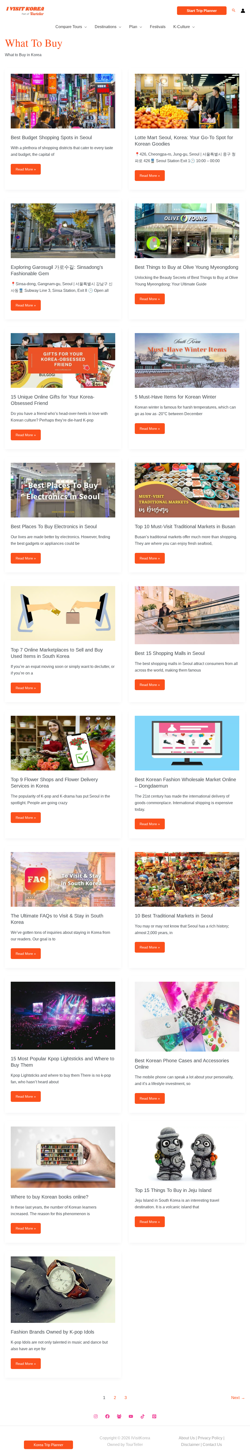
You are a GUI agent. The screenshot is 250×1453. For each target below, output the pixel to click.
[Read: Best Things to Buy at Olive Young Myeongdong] (187, 231)
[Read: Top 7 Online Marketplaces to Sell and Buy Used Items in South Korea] (63, 613)
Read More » (25, 171)
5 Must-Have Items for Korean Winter (175, 397)
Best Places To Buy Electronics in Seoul (54, 526)
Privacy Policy (210, 1438)
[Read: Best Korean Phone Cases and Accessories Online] (187, 1016)
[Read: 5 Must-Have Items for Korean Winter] (187, 360)
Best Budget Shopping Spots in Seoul (51, 137)
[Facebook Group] (119, 1416)
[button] (202, 10)
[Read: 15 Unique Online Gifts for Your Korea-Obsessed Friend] (63, 360)
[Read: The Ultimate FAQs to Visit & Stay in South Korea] (63, 879)
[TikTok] (142, 1416)
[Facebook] (107, 1416)
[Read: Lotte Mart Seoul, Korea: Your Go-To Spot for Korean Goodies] (187, 101)
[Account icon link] (243, 11)
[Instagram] (95, 1416)
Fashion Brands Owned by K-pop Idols (52, 1332)
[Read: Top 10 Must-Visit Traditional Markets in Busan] (187, 490)
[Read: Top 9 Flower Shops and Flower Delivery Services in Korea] (63, 743)
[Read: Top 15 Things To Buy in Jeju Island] (187, 1153)
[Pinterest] (154, 1416)
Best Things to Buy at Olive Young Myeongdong (186, 267)
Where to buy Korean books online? (49, 1197)
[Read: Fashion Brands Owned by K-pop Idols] (63, 1289)
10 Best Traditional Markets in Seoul (174, 915)
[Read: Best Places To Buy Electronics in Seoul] (63, 490)
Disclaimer (190, 1444)
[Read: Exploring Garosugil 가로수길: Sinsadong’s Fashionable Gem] (63, 231)
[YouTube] (130, 1416)
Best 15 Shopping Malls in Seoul (170, 653)
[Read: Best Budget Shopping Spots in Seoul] (63, 101)
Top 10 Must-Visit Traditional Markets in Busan (185, 526)
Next (238, 1397)
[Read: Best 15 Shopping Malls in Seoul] (187, 615)
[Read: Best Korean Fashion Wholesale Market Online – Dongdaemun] (187, 743)
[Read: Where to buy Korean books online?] (63, 1157)
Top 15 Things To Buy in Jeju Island (173, 1190)
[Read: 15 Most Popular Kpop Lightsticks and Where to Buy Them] (63, 1015)
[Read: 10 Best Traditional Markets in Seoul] (187, 879)
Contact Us (212, 1444)
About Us (187, 1438)
